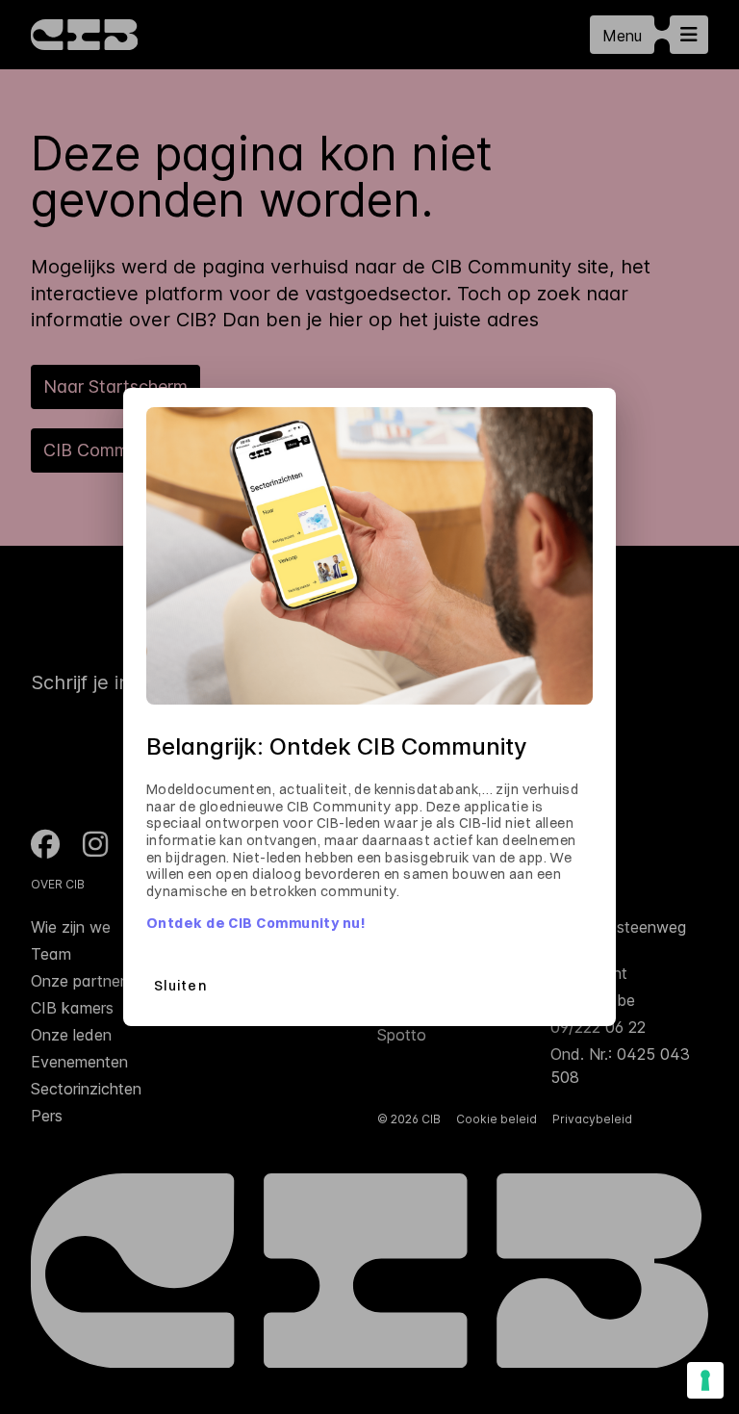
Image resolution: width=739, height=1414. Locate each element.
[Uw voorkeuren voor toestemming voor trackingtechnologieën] (705, 1380)
